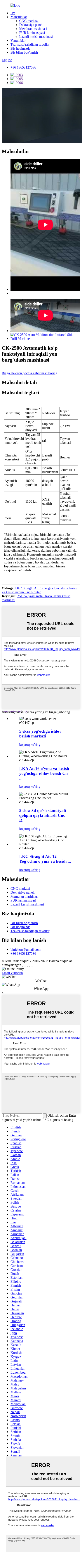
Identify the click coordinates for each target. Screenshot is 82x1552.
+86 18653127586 (23, 67)
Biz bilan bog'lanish (24, 52)
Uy (12, 13)
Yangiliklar (18, 40)
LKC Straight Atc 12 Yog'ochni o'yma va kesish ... (45, 859)
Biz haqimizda (20, 48)
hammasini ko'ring (14, 711)
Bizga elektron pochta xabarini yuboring (29, 373)
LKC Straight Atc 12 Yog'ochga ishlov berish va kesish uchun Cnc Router (39, 590)
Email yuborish (12, 973)
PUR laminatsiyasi (32, 32)
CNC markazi (28, 21)
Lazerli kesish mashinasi (36, 36)
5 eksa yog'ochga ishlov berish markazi (40, 733)
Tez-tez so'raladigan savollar (29, 44)
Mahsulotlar (18, 17)
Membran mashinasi (33, 29)
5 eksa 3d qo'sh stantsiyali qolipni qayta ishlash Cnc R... (42, 815)
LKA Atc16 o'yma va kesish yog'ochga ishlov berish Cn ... (44, 773)
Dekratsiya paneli (31, 25)
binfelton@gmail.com (25, 949)
